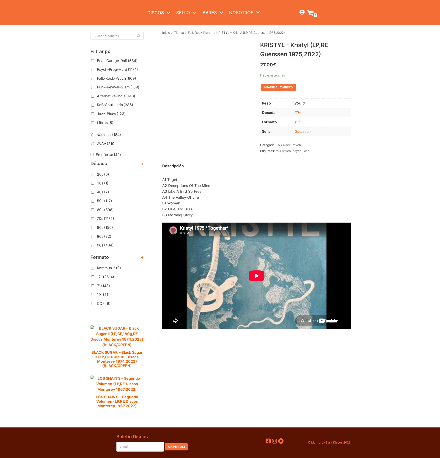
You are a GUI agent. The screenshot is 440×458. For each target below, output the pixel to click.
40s (103, 192)
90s (104, 236)
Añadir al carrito (278, 87)
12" (105, 276)
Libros (105, 122)
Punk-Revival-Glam (118, 87)
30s (102, 183)
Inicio (166, 32)
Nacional (108, 134)
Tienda (179, 32)
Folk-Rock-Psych (116, 78)
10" (103, 294)
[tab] (173, 166)
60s (105, 209)
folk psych (283, 151)
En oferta (108, 154)
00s (105, 245)
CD (103, 303)
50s (104, 200)
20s (103, 174)
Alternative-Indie (116, 96)
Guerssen (302, 131)
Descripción (173, 166)
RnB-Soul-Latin (115, 104)
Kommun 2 (109, 268)
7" (103, 285)
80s (105, 227)
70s (105, 218)
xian (306, 151)
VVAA (106, 143)
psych (297, 151)
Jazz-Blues (111, 113)
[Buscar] (138, 36)
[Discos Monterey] (99, 12)
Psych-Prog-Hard (117, 69)
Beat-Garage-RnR (117, 60)
